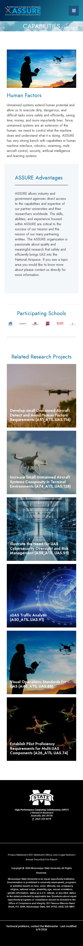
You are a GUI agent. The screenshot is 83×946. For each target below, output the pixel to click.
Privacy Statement (17, 855)
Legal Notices (66, 855)
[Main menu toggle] (74, 11)
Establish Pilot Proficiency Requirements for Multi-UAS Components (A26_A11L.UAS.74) (39, 748)
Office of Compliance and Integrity (27, 903)
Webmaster (51, 926)
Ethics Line (51, 855)
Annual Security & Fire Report (41, 859)
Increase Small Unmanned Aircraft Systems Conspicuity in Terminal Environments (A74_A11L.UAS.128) (40, 481)
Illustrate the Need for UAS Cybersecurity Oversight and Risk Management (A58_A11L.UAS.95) (39, 548)
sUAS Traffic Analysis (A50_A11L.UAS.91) (28, 617)
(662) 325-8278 (43, 819)
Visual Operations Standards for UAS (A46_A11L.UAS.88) (38, 684)
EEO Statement (36, 855)
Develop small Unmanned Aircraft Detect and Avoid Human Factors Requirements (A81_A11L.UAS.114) (40, 415)
